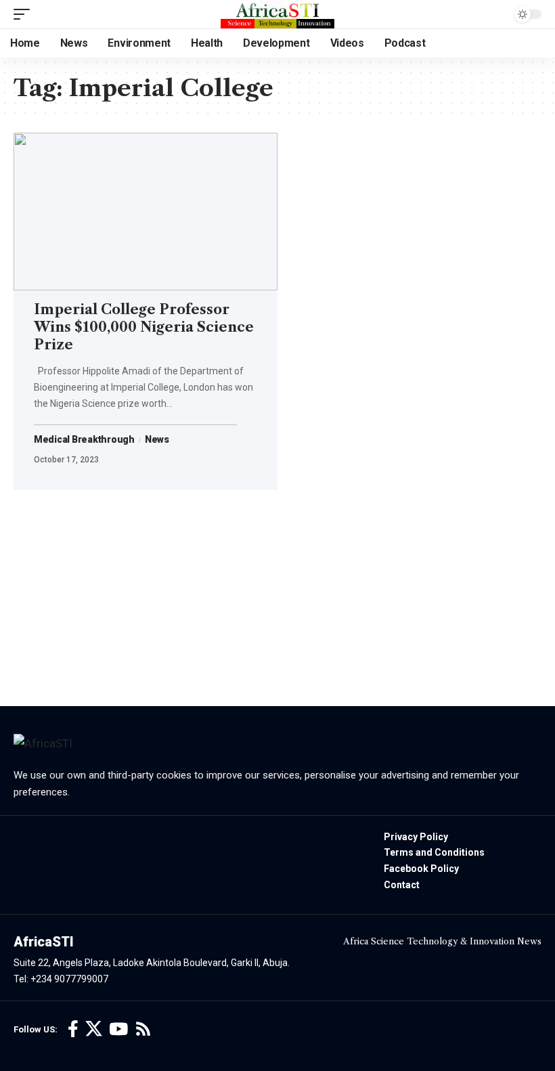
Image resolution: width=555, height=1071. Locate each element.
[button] (25, 14)
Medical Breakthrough (84, 440)
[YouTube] (118, 1029)
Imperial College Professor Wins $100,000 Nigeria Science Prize (144, 327)
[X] (94, 1029)
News (157, 440)
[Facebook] (73, 1029)
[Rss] (143, 1029)
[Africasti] (277, 14)
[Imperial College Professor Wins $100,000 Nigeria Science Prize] (146, 212)
